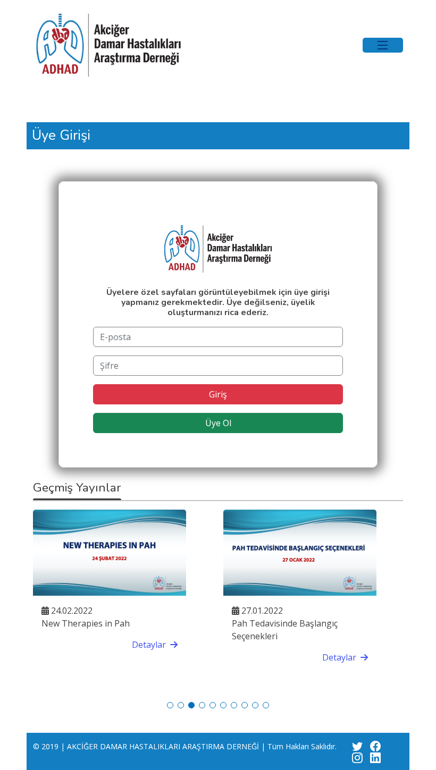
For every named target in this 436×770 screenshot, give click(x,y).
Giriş (218, 394)
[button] (170, 705)
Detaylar (138, 644)
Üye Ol (218, 423)
